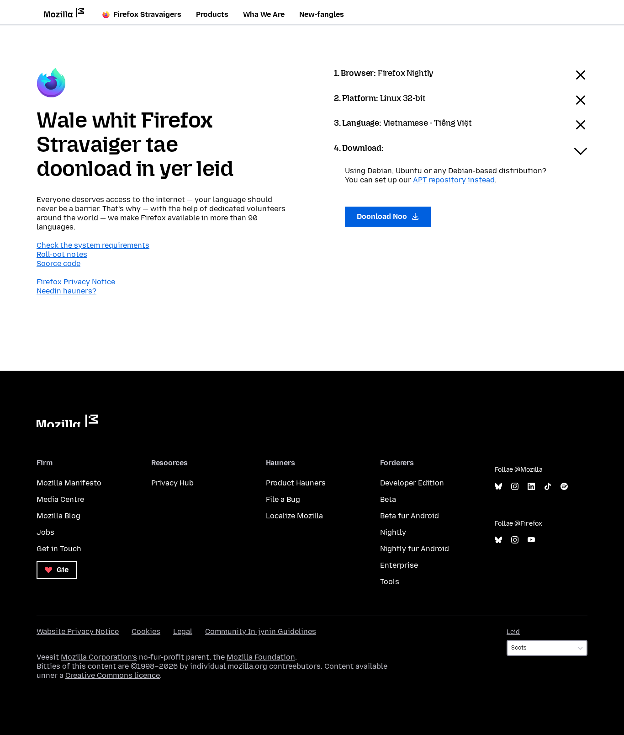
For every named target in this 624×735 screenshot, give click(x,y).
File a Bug (283, 499)
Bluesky (498, 486)
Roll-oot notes (62, 254)
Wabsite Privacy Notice (78, 631)
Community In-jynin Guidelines (260, 631)
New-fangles (321, 14)
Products (212, 14)
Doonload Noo (383, 216)
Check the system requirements (93, 245)
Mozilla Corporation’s (99, 657)
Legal (182, 631)
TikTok (547, 486)
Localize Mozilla (294, 515)
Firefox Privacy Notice (76, 281)
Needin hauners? (66, 291)
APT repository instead (454, 180)
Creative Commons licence (112, 675)
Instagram (514, 486)
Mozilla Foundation (261, 657)
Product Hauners (296, 483)
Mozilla (67, 421)
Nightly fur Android (414, 548)
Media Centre (60, 499)
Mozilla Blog (58, 515)
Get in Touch (59, 548)
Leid (513, 632)
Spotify (564, 486)
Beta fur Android (409, 515)
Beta (388, 499)
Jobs (45, 532)
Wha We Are (264, 14)
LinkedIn (531, 486)
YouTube (531, 540)
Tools (389, 581)
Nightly (393, 532)
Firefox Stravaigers (147, 14)
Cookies (146, 631)
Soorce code (58, 263)
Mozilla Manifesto (69, 483)
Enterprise (399, 565)
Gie (62, 569)
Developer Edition (412, 483)
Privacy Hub (172, 483)
